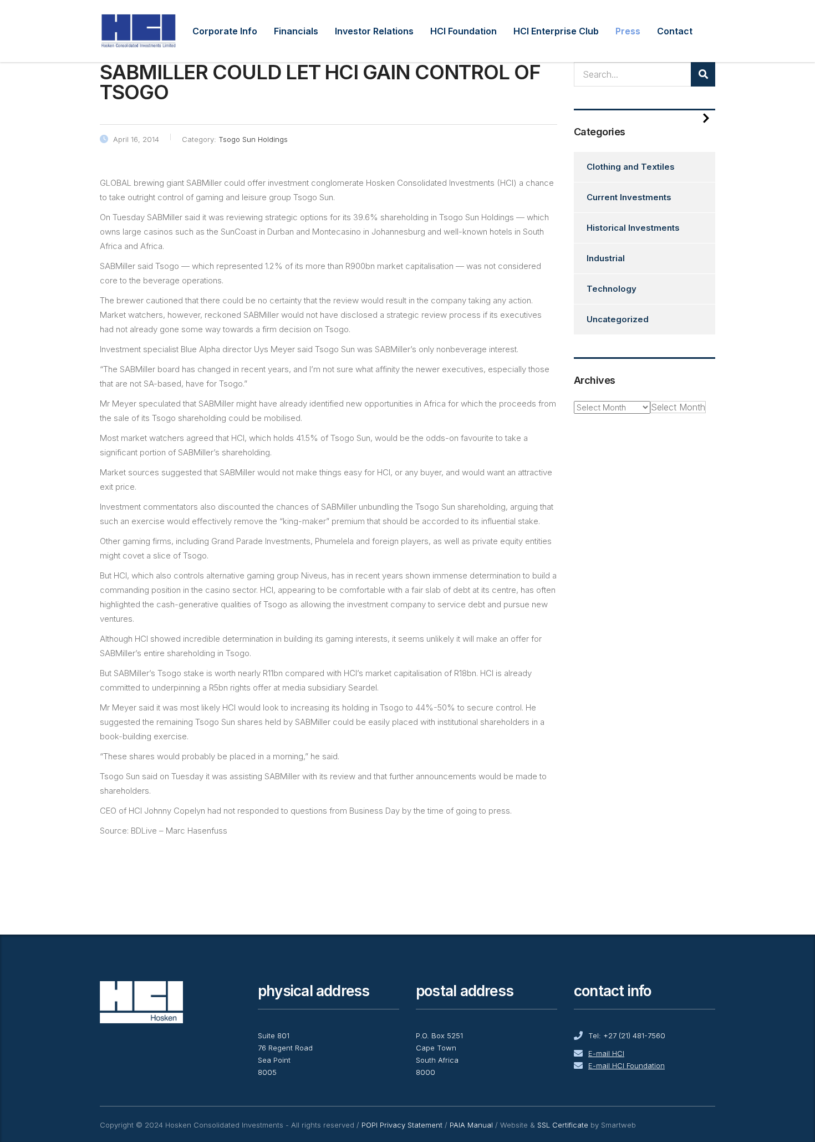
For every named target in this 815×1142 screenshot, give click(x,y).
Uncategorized (618, 319)
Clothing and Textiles (631, 166)
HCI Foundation (463, 31)
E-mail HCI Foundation (626, 1065)
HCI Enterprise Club (556, 31)
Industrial (606, 258)
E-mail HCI (606, 1053)
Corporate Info (224, 31)
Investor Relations (374, 31)
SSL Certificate (562, 1124)
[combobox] (678, 407)
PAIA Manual (471, 1124)
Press (627, 31)
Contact (674, 31)
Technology (611, 288)
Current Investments (629, 197)
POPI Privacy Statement (401, 1124)
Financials (296, 31)
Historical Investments (633, 227)
